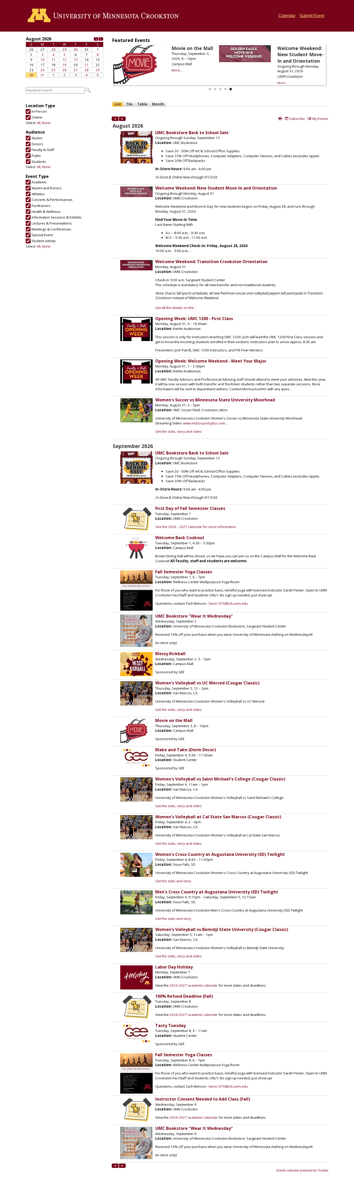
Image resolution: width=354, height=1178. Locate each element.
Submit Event (312, 15)
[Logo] (105, 15)
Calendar (286, 15)
